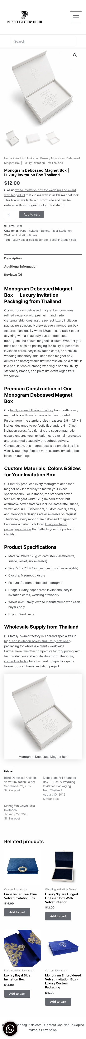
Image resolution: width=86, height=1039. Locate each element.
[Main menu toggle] (76, 17)
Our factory (12, 484)
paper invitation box (63, 239)
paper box (41, 239)
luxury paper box (23, 239)
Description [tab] (13, 258)
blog (26, 456)
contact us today (16, 661)
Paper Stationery (61, 230)
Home (8, 158)
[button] (75, 55)
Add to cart (32, 214)
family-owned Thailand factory (31, 410)
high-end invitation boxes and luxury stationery (37, 641)
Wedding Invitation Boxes (31, 158)
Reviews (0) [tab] (13, 275)
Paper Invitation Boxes (34, 230)
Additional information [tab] (20, 266)
